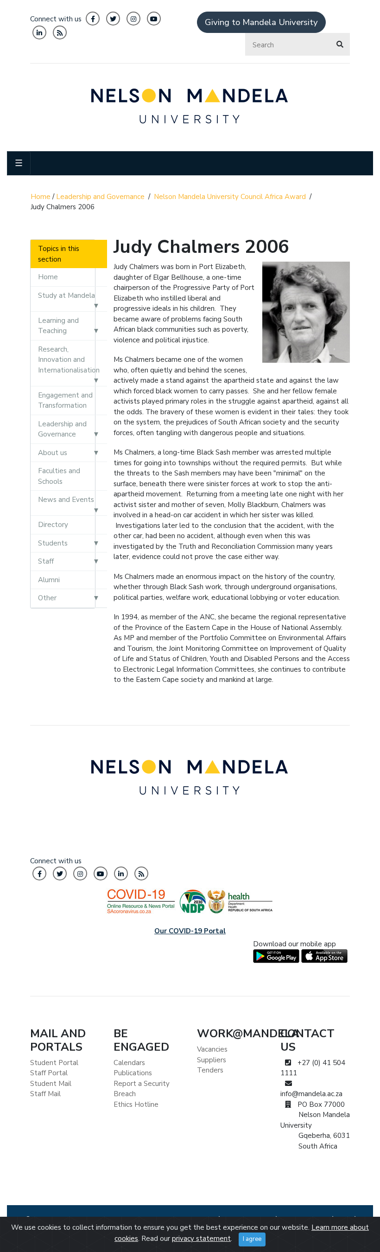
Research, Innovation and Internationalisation (69, 360)
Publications (133, 1073)
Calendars (129, 1062)
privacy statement (201, 1238)
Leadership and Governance (100, 196)
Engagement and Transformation (65, 401)
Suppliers (211, 1060)
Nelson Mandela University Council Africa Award (230, 196)
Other (47, 598)
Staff (46, 561)
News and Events (66, 499)
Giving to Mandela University (261, 22)
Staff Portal (49, 1073)
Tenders (210, 1070)
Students (53, 543)
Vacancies (212, 1049)
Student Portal (54, 1062)
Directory (53, 524)
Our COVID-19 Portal (190, 931)
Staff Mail (45, 1093)
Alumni (49, 579)
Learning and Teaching (58, 326)
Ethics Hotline (136, 1104)
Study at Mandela (66, 295)
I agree (252, 1239)
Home (41, 196)
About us (52, 452)
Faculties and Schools (59, 476)
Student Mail (50, 1083)
